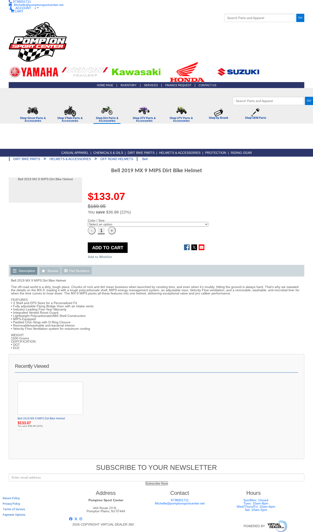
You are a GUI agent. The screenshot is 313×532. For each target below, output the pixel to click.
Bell (145, 159)
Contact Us (207, 85)
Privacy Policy (11, 504)
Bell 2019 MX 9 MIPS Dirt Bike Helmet (41, 418)
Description (27, 271)
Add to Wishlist (100, 257)
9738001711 (180, 500)
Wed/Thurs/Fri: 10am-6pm (256, 506)
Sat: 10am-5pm (256, 510)
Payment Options (14, 515)
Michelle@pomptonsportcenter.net (180, 503)
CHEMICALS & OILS (108, 153)
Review (53, 271)
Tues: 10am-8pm (256, 503)
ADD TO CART (107, 247)
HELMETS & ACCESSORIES (179, 153)
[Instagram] (81, 519)
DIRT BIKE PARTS (141, 153)
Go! (300, 17)
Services (151, 85)
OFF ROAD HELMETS (116, 159)
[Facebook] (71, 519)
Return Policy (11, 498)
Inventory (129, 85)
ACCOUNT (23, 8)
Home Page (105, 85)
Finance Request (178, 85)
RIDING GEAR (241, 153)
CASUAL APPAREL (75, 153)
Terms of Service (14, 509)
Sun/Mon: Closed (255, 500)
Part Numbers (78, 271)
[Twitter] (76, 519)
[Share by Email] (201, 247)
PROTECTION (215, 153)
